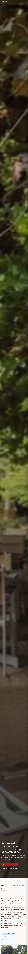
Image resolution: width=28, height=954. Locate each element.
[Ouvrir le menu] (25, 2)
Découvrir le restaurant (10, 868)
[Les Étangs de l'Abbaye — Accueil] (4, 2)
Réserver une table (10, 864)
